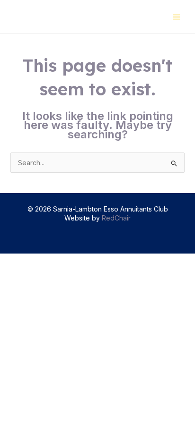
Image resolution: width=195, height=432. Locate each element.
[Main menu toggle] (176, 17)
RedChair (116, 218)
